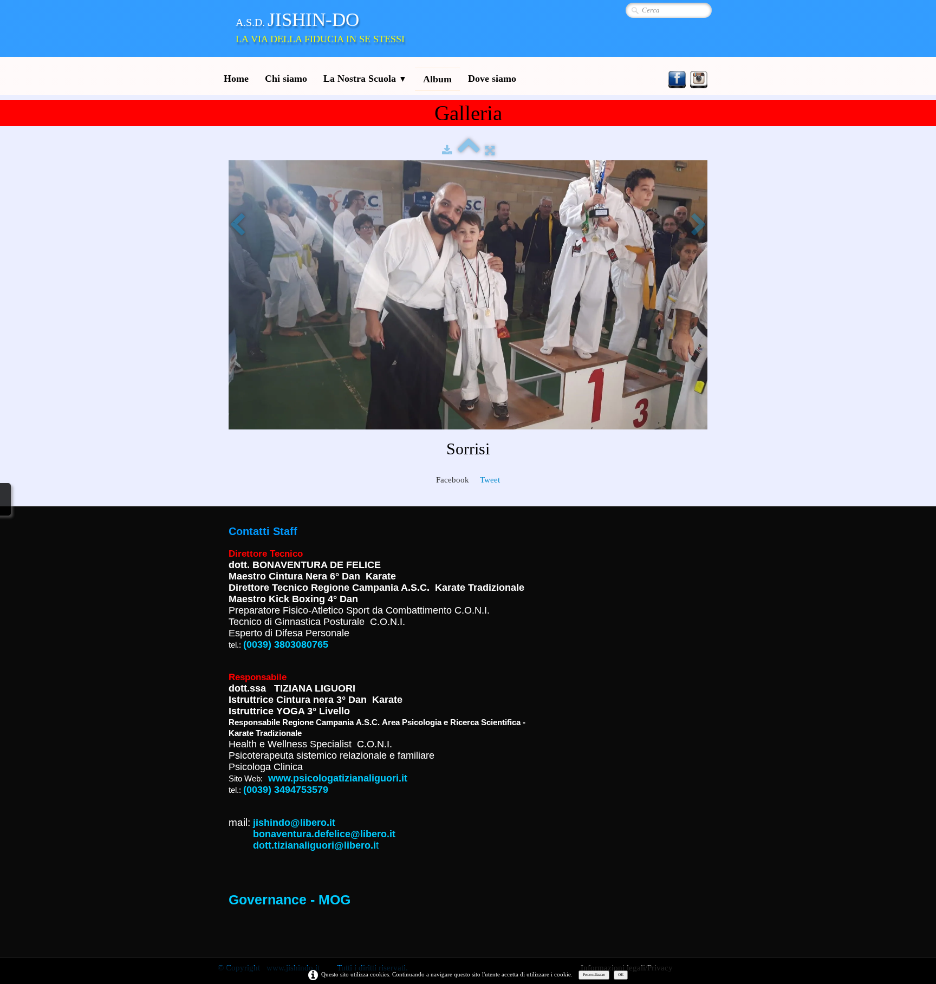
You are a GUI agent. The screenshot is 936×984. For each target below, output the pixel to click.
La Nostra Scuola (365, 78)
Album (437, 79)
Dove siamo (492, 78)
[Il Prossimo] (698, 225)
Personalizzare (594, 974)
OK (620, 974)
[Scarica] (447, 150)
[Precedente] (237, 225)
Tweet (490, 479)
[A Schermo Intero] (490, 150)
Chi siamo (286, 78)
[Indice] (469, 150)
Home (236, 78)
